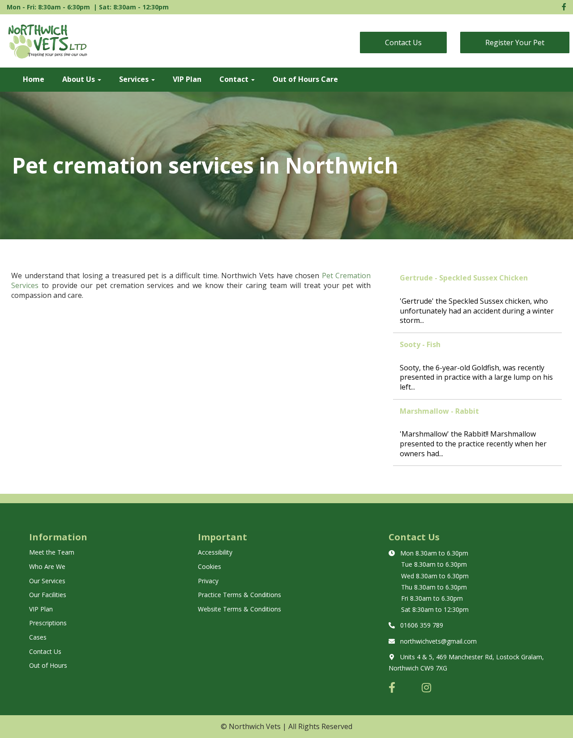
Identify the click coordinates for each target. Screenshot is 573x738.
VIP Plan (187, 79)
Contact (234, 79)
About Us (79, 79)
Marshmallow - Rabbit (439, 411)
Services (134, 79)
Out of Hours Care (305, 79)
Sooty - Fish (420, 344)
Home (33, 79)
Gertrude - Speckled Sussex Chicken (464, 278)
